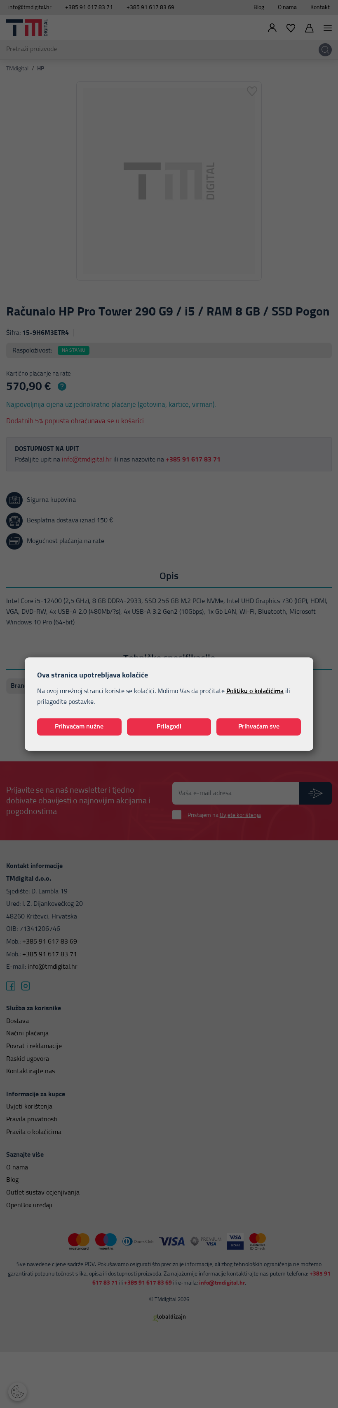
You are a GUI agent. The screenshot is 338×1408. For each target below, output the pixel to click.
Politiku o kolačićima (255, 691)
